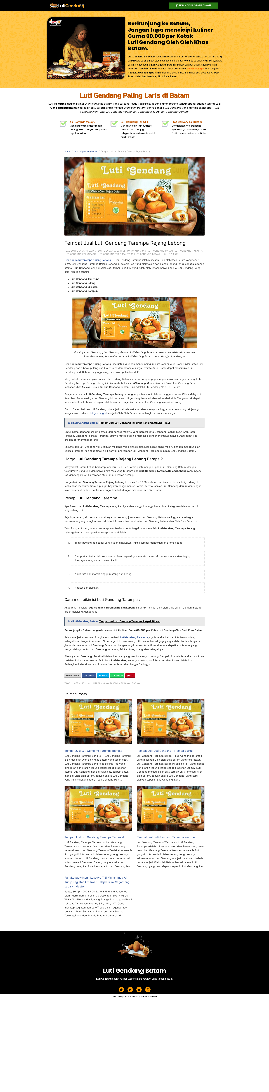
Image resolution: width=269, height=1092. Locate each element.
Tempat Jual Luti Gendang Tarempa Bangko (93, 750)
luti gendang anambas (131, 251)
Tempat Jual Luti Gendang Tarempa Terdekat (94, 837)
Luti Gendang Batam (160, 251)
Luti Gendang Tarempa (111, 254)
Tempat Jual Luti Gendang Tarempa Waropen (166, 837)
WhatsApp (118, 675)
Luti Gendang (106, 251)
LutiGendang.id (195, 68)
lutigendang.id (98, 413)
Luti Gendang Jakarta (188, 251)
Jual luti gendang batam (85, 151)
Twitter (104, 675)
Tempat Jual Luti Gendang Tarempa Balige (165, 750)
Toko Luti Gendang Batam (143, 254)
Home (67, 151)
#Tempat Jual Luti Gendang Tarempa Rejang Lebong (107, 683)
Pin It (131, 675)
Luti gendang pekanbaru (80, 254)
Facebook (90, 675)
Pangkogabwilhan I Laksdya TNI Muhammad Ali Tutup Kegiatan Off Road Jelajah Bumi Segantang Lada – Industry (97, 882)
